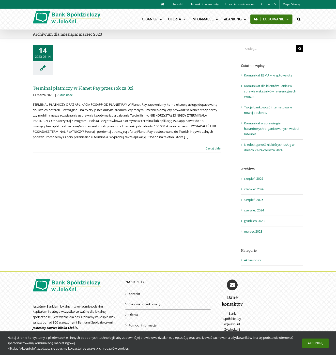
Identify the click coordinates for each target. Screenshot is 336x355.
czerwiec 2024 (254, 210)
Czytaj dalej (213, 148)
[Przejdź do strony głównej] (162, 4)
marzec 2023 (253, 231)
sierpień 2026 (253, 178)
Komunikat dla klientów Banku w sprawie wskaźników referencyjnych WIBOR (270, 91)
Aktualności (65, 95)
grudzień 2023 (254, 221)
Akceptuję (315, 343)
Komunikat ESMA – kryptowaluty (268, 75)
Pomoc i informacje (142, 325)
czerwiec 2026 (254, 189)
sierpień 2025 (253, 199)
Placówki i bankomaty (144, 304)
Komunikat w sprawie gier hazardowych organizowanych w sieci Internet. (271, 128)
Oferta (133, 314)
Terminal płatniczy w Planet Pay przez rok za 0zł (83, 88)
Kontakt (134, 294)
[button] (298, 19)
